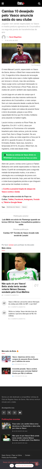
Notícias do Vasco (13, 207)
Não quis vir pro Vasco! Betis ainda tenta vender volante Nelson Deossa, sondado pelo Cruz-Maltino (15, 288)
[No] (39, 464)
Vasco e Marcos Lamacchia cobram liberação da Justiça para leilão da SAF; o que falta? (23, 303)
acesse (11, 245)
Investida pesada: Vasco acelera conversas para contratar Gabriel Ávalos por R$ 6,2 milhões (24, 371)
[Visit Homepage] (21, 3)
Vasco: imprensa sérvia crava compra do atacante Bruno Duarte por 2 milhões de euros (25, 359)
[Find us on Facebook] (4, 413)
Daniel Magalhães (15, 37)
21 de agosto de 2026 (20, 364)
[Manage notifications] (37, 464)
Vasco (24, 207)
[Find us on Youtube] (20, 413)
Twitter (11, 199)
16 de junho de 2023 (11, 40)
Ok (12, 466)
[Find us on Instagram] (14, 413)
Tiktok (6, 202)
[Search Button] (39, 3)
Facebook (19, 199)
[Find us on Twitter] (9, 413)
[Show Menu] (3, 3)
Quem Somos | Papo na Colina (12, 455)
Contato (27, 455)
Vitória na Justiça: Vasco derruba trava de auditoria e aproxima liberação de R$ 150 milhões (22, 313)
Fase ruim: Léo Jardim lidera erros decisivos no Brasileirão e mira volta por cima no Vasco (26, 426)
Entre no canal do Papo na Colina (25, 157)
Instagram (28, 199)
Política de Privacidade (9, 457)
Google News (16, 202)
